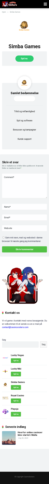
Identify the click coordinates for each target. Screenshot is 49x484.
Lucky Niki (16, 368)
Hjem (4, 12)
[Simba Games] (5, 387)
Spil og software (24, 120)
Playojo (15, 409)
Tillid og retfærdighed (24, 111)
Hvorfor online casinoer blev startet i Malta (30, 433)
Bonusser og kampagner (24, 129)
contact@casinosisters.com (15, 327)
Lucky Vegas (17, 355)
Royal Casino (17, 395)
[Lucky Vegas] (5, 360)
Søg (4, 340)
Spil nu (24, 58)
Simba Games (18, 382)
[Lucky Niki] (5, 374)
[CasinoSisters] (9, 4)
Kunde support (24, 139)
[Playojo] (5, 414)
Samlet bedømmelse (25, 93)
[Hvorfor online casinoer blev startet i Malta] (9, 444)
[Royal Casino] (5, 400)
